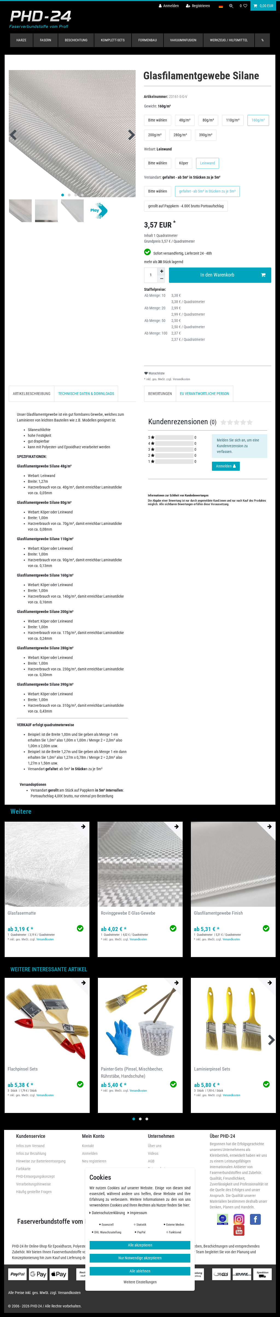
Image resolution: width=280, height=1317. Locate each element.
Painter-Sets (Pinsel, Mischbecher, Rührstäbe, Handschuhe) (132, 1072)
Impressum (138, 1213)
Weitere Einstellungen (140, 1282)
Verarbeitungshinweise (33, 1184)
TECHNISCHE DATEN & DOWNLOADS (86, 393)
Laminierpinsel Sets (212, 1069)
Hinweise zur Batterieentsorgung (41, 1161)
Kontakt (88, 1146)
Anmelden (90, 1153)
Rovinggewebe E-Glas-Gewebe (128, 913)
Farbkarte (23, 1169)
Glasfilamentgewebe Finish (218, 913)
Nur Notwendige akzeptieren (140, 1258)
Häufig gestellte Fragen (34, 1192)
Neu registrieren (94, 1161)
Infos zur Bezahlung (31, 1153)
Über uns (154, 1146)
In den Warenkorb (217, 275)
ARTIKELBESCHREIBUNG (31, 393)
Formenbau (147, 40)
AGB (151, 1161)
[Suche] (231, 6)
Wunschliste (156, 373)
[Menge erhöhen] (161, 271)
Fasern (45, 40)
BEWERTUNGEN (160, 393)
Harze (21, 40)
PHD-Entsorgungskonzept (35, 1176)
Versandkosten (181, 379)
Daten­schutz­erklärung (109, 1213)
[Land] (220, 6)
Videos (153, 1153)
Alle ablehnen (140, 1271)
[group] (47, 864)
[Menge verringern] (161, 279)
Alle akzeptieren (140, 1245)
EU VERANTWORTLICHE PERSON (204, 393)
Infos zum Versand (30, 1146)
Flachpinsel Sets (23, 1069)
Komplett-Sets (113, 40)
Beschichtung (76, 40)
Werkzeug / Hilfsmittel (229, 40)
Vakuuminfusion (183, 40)
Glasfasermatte (22, 913)
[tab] (31, 394)
